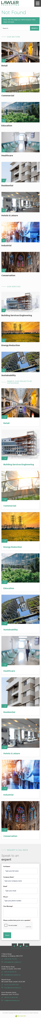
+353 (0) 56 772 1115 (10, 959)
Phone (5, 897)
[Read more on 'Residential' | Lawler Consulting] (20, 691)
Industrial (6, 245)
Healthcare (7, 155)
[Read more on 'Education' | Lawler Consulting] (20, 568)
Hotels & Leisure (9, 215)
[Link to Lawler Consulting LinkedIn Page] (26, 946)
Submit (7, 935)
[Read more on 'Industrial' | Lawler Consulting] (20, 774)
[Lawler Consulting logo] (10, 3)
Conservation (8, 275)
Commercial (7, 95)
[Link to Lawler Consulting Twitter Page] (20, 946)
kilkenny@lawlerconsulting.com (12, 962)
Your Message (8, 906)
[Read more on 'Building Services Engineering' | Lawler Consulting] (20, 444)
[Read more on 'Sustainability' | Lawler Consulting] (20, 609)
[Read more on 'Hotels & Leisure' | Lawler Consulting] (20, 733)
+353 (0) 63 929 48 (10, 972)
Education (6, 125)
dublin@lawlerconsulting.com (12, 974)
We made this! (22, 1016)
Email (5, 886)
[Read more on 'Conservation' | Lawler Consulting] (20, 815)
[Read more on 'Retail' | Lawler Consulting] (20, 402)
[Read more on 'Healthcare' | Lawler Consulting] (20, 650)
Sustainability (8, 375)
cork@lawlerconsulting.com (11, 1000)
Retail (4, 65)
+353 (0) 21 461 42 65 (11, 997)
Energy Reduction (10, 345)
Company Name (8, 877)
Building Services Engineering (16, 315)
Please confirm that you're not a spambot (17, 920)
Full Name (6, 866)
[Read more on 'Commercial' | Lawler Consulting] (20, 485)
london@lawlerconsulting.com (12, 987)
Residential (7, 185)
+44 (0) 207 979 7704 (11, 984)
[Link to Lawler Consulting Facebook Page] (14, 946)
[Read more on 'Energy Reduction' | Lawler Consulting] (20, 526)
